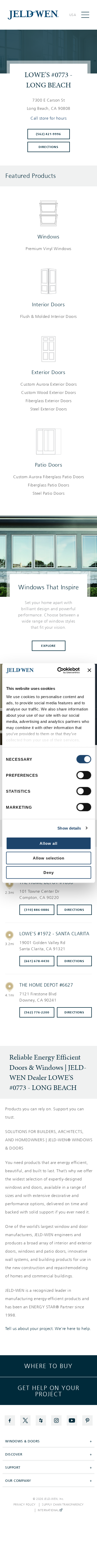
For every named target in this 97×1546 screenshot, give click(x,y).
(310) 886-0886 (36, 910)
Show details (69, 828)
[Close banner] (89, 670)
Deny (48, 872)
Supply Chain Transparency (63, 1505)
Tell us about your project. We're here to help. (48, 1328)
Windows (48, 237)
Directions (48, 147)
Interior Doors (48, 304)
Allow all (48, 843)
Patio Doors (48, 465)
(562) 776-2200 (36, 1012)
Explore (48, 646)
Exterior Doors (48, 372)
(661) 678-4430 (36, 961)
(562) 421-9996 (48, 134)
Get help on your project (48, 1391)
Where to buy (48, 1366)
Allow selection (48, 858)
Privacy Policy (24, 1505)
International (49, 1510)
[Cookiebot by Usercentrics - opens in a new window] (59, 670)
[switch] (83, 775)
